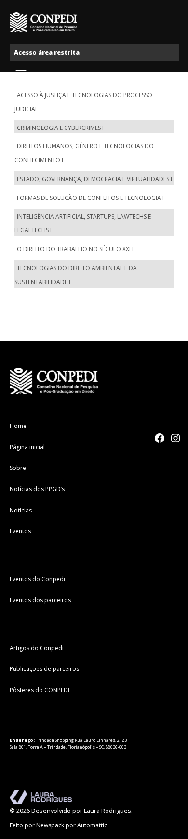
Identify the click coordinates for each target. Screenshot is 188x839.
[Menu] (22, 73)
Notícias (21, 510)
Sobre (18, 468)
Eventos (20, 531)
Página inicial (27, 447)
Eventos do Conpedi (37, 579)
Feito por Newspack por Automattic (58, 825)
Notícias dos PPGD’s (37, 489)
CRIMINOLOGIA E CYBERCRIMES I (60, 128)
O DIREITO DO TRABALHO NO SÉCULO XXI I (75, 249)
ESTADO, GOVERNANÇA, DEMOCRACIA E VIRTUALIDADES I (94, 179)
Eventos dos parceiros (40, 600)
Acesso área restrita (47, 52)
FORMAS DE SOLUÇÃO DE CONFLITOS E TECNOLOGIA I (90, 198)
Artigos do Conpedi (37, 648)
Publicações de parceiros (44, 669)
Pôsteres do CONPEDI (39, 690)
